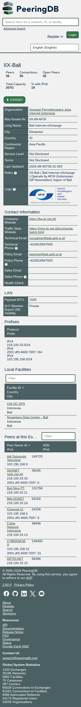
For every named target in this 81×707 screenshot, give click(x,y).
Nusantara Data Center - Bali (27, 417)
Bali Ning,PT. (16, 488)
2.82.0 (6, 585)
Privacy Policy (24, 585)
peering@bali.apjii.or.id (45, 254)
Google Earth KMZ (15, 646)
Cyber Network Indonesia (14, 527)
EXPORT (14, 100)
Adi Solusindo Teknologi (16, 458)
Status (6, 643)
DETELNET (15, 559)
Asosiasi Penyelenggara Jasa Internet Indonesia (50, 111)
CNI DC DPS (16, 404)
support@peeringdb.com (20, 658)
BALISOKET (15, 499)
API (4, 625)
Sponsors (9, 613)
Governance (11, 639)
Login (72, 35)
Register (53, 36)
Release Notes (12, 632)
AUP (29, 578)
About (6, 602)
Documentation (13, 628)
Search (7, 610)
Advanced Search (14, 28)
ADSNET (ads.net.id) (15, 472)
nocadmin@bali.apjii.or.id (47, 238)
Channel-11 (15, 509)
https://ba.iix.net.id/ (42, 219)
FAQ (5, 635)
